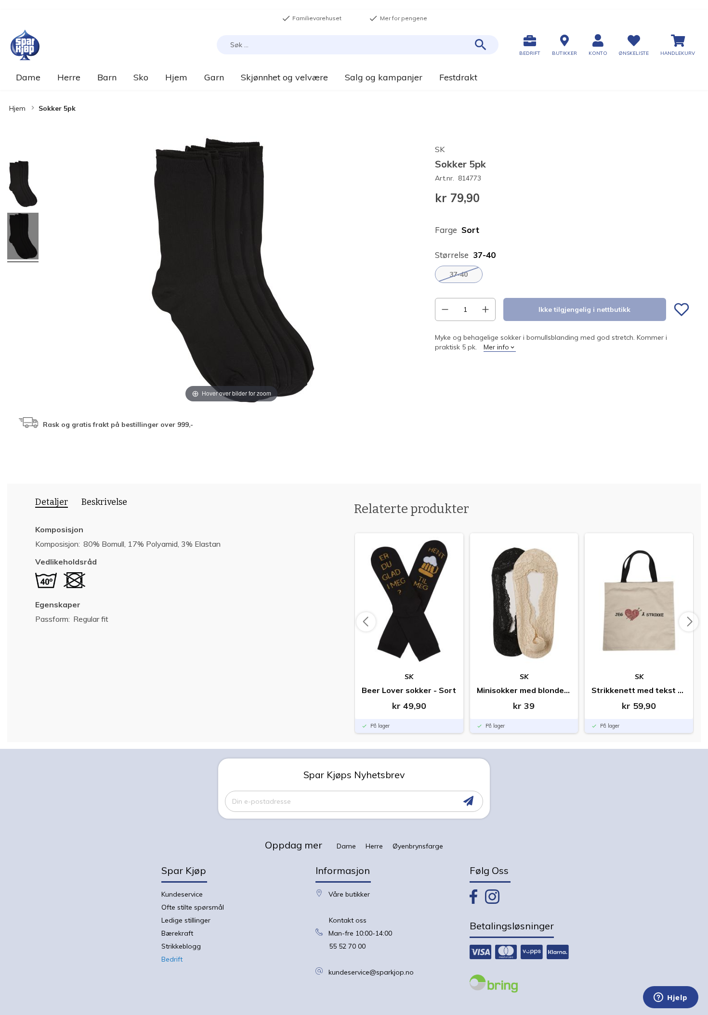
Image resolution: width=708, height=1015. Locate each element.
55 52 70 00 (347, 946)
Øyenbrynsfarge (418, 846)
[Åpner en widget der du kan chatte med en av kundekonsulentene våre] (670, 998)
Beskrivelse (104, 502)
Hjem (17, 108)
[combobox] (357, 44)
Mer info (496, 347)
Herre (374, 846)
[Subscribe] (468, 801)
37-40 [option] (458, 274)
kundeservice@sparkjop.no (371, 972)
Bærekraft (177, 933)
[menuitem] (28, 77)
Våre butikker (349, 894)
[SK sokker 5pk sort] (23, 185)
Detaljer (51, 502)
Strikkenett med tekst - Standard (638, 690)
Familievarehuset (311, 18)
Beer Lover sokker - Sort (409, 690)
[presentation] (48, 504)
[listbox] (562, 274)
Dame (346, 846)
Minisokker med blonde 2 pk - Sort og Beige (524, 690)
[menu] (354, 77)
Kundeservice (182, 894)
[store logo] (25, 45)
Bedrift (172, 959)
